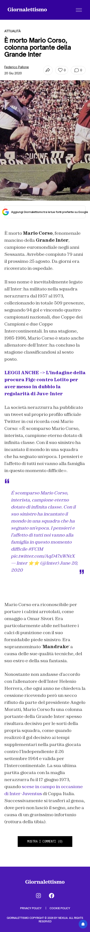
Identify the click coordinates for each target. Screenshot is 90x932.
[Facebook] (51, 895)
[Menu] (78, 10)
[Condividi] (48, 70)
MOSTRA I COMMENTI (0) (45, 841)
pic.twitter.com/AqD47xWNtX (43, 556)
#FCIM (35, 549)
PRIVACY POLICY (31, 908)
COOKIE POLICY (60, 908)
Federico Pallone (16, 67)
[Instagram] (38, 895)
